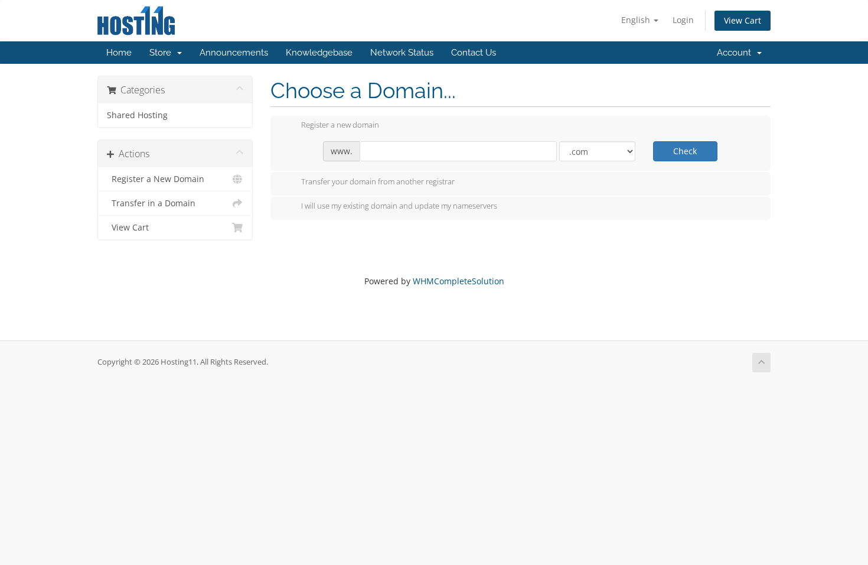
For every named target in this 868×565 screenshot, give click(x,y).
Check (685, 151)
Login (683, 19)
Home (119, 52)
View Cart (742, 20)
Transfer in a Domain (151, 203)
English (636, 19)
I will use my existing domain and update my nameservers (399, 206)
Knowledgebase (319, 52)
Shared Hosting (137, 115)
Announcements (234, 52)
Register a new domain (340, 125)
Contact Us (473, 52)
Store (162, 52)
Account (736, 52)
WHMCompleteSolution (458, 281)
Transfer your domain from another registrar (378, 181)
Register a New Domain (155, 179)
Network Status (401, 52)
